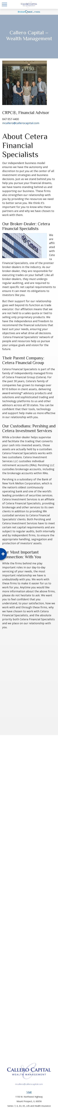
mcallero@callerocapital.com (20, 123)
